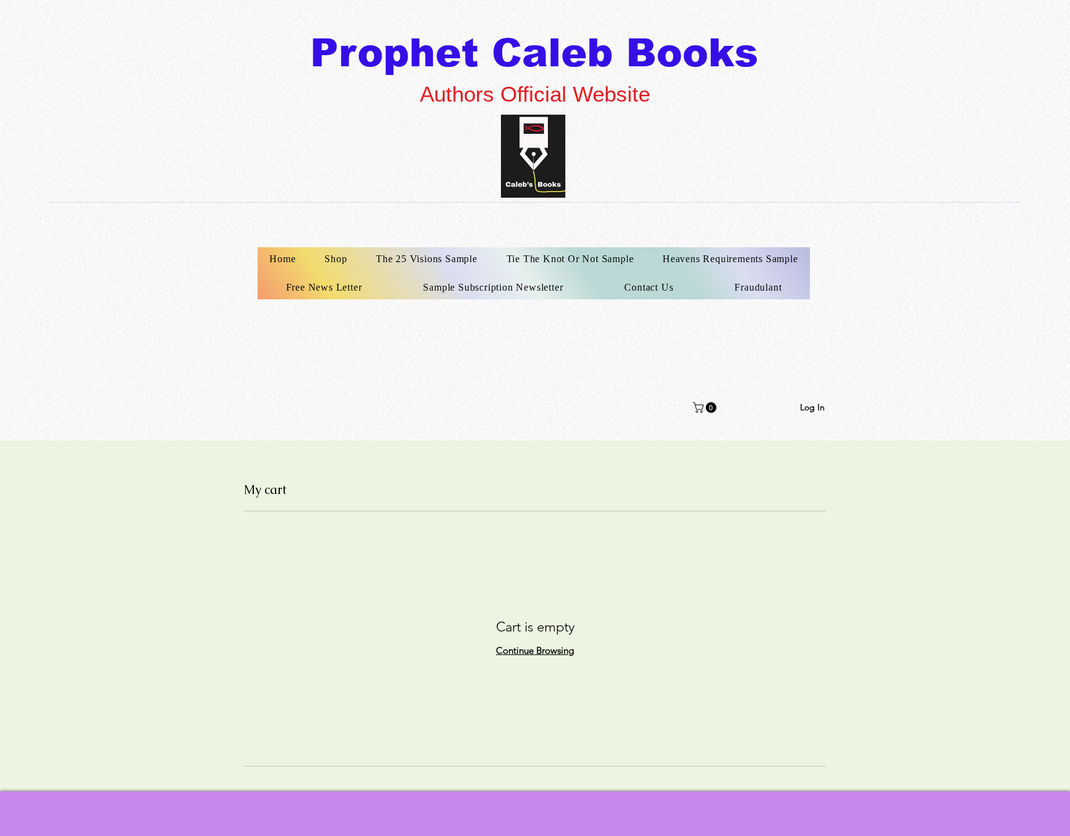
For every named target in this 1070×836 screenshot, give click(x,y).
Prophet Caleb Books (534, 52)
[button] (706, 407)
